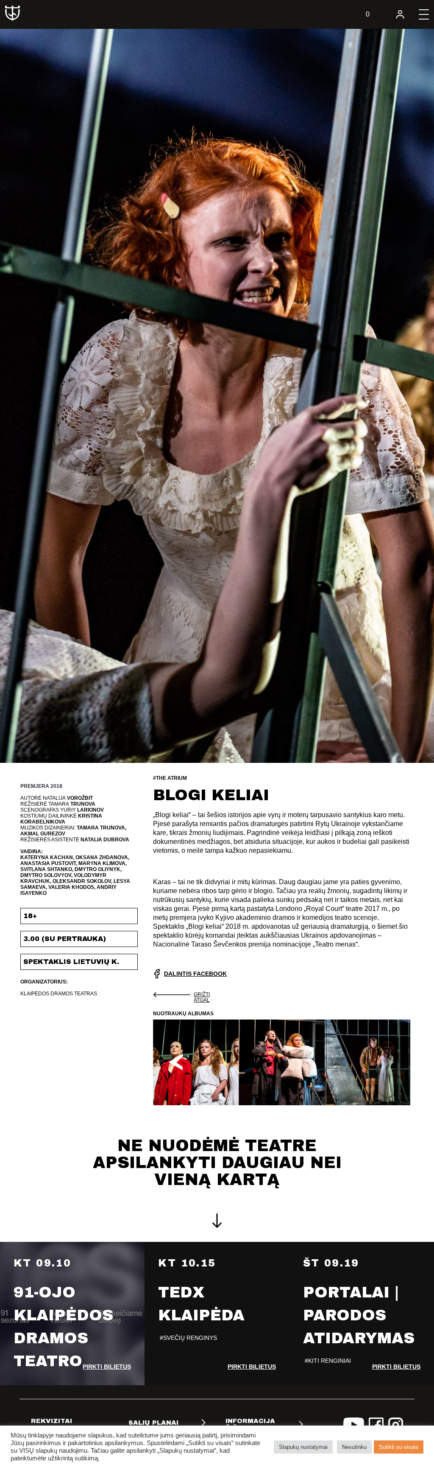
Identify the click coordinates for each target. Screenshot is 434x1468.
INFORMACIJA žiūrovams (250, 1424)
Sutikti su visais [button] (398, 1447)
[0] (376, 14)
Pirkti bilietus (107, 1366)
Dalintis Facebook (195, 973)
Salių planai (153, 1422)
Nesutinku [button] (354, 1447)
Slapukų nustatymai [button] (303, 1447)
